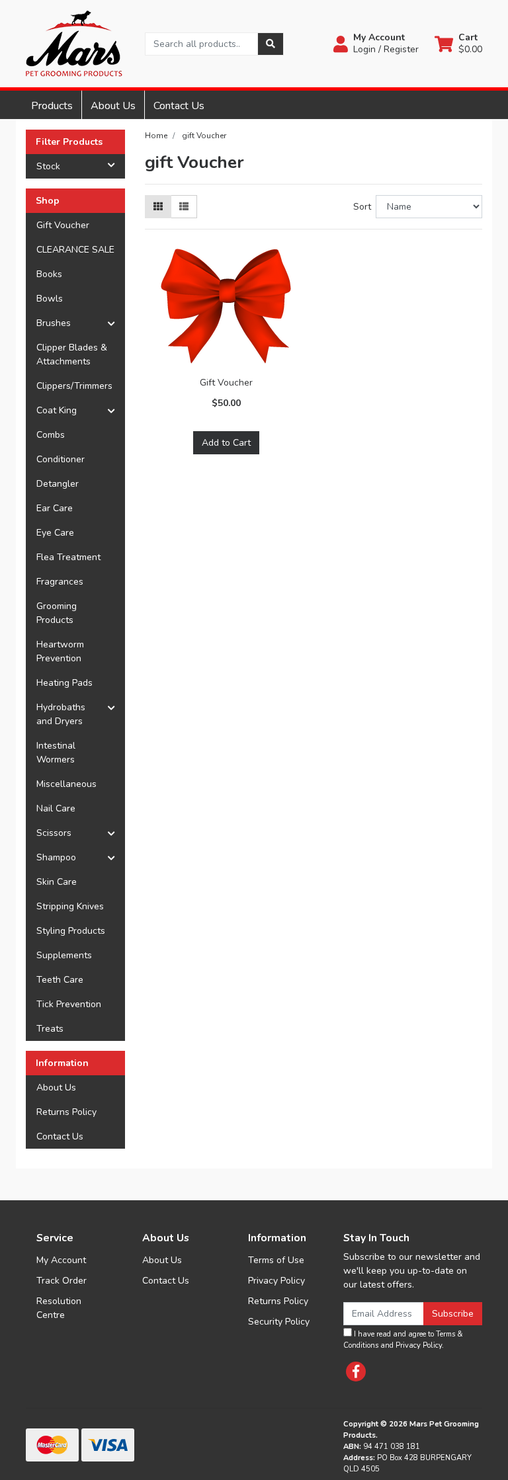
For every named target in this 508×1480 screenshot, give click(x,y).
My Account (61, 1260)
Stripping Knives (70, 906)
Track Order (61, 1280)
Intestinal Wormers (55, 752)
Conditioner (60, 459)
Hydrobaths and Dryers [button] (60, 714)
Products (52, 106)
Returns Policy (66, 1112)
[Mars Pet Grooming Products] (74, 42)
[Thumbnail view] (158, 206)
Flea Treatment (68, 557)
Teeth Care (59, 979)
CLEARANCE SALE (75, 249)
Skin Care (56, 882)
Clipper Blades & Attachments (71, 354)
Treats (50, 1028)
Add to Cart (226, 442)
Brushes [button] (53, 323)
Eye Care (55, 532)
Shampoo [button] (56, 857)
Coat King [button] (56, 410)
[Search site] (270, 44)
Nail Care (55, 808)
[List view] (184, 206)
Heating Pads (64, 683)
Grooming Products (56, 613)
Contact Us (178, 106)
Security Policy (279, 1321)
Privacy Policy (276, 1280)
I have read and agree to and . (402, 1339)
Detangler (57, 483)
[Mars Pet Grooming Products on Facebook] (356, 1371)
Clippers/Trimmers (74, 386)
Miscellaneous (66, 784)
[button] (376, 44)
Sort (362, 206)
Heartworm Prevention (60, 651)
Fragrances (59, 581)
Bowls (49, 298)
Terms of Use (276, 1260)
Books (49, 274)
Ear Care (54, 508)
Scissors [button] (53, 833)
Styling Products (70, 931)
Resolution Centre (58, 1308)
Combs (50, 435)
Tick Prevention (68, 1004)
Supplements (64, 955)
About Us (113, 106)
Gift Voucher (62, 225)
